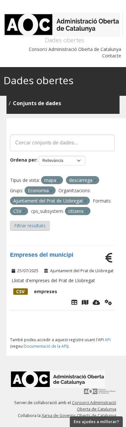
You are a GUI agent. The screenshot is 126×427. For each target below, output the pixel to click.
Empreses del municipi (41, 255)
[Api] (108, 302)
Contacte (111, 56)
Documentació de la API (45, 346)
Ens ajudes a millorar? (96, 421)
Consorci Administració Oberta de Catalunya (75, 49)
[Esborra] (59, 180)
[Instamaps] (85, 302)
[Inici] (63, 25)
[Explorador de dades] (74, 302)
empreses (36, 291)
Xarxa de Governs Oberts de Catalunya (79, 415)
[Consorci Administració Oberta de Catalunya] (99, 393)
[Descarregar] (96, 302)
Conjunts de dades (37, 103)
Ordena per (23, 160)
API (107, 339)
